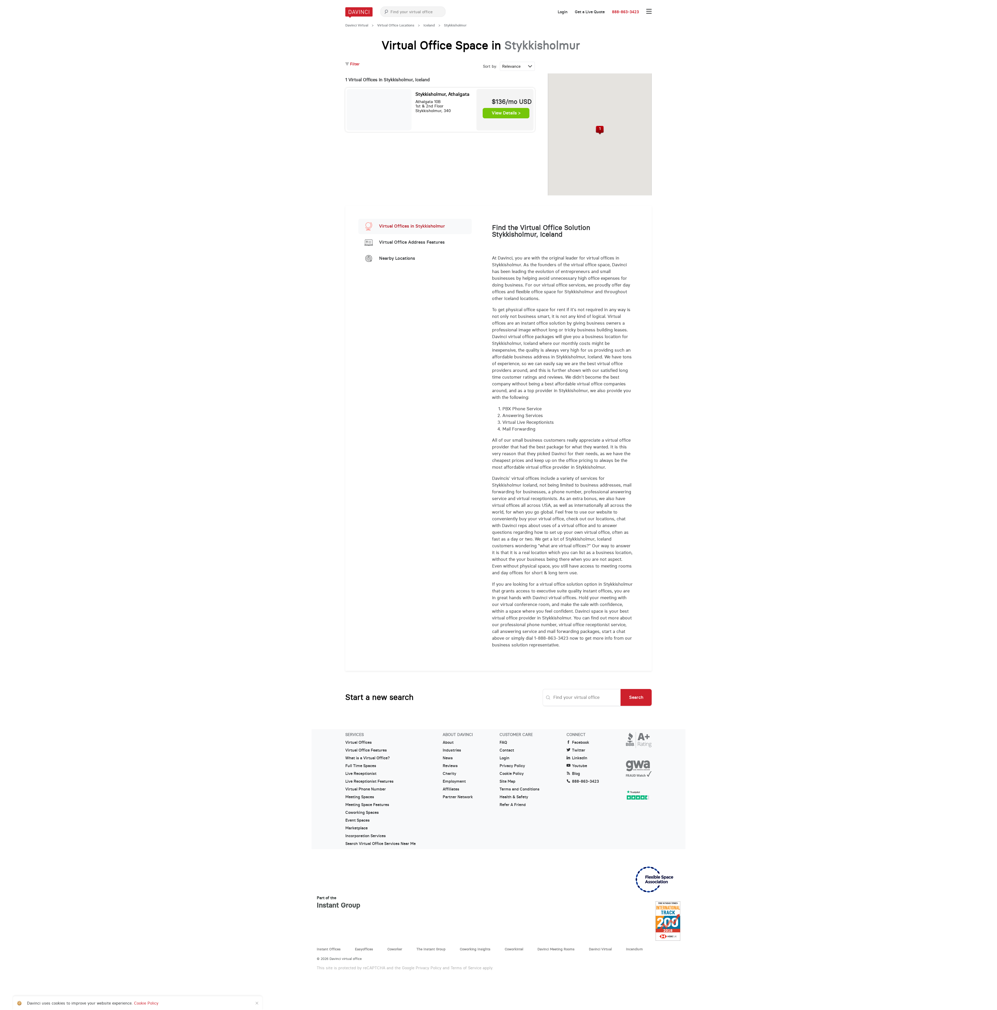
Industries (452, 750)
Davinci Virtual (356, 25)
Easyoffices (364, 949)
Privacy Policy (512, 765)
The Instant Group (431, 949)
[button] (600, 130)
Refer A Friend (513, 804)
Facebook (580, 742)
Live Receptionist (360, 773)
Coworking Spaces (362, 812)
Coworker (394, 949)
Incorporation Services (365, 836)
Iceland (429, 25)
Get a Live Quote (590, 12)
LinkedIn (579, 758)
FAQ (503, 742)
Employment (454, 781)
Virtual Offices (358, 742)
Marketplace (356, 828)
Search (636, 697)
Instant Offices (329, 949)
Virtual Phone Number (365, 789)
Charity (449, 773)
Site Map (507, 781)
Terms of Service (466, 967)
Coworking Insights (475, 949)
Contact (507, 750)
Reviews (450, 765)
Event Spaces (357, 820)
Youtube (579, 765)
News (448, 758)
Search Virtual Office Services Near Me (380, 843)
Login (563, 12)
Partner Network (458, 797)
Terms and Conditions (520, 789)
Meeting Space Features (367, 804)
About (448, 742)
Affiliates (451, 789)
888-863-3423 (625, 12)
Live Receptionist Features (369, 781)
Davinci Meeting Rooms (556, 949)
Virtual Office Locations (395, 25)
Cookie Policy (512, 773)
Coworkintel (514, 949)
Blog (576, 773)
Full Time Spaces (360, 765)
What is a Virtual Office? (367, 758)
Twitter (578, 750)
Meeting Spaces (359, 797)
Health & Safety (514, 797)
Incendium (634, 949)
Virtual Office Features (366, 750)
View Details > (506, 113)
